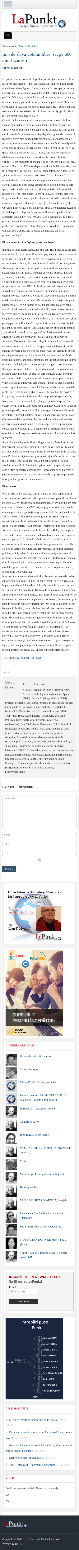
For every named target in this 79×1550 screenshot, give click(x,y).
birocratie (14, 657)
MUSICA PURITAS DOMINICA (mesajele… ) (46, 1200)
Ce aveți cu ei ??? (29, 1121)
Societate (33, 46)
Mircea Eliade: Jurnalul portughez (38, 1082)
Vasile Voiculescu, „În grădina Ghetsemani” (32, 1464)
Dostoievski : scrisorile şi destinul (38, 1108)
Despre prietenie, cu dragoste (25, 1457)
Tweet (5, 672)
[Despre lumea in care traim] (39, 20)
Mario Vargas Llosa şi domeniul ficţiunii (42, 1174)
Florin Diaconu (12, 67)
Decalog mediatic (29, 1187)
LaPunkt (31, 1539)
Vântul (23, 1161)
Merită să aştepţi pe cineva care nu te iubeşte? (33, 1419)
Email (12, 1287)
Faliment (25, 657)
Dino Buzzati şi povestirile (34, 1134)
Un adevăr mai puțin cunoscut (36, 1056)
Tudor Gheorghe (29, 1069)
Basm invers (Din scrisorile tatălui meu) (41, 1226)
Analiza (22, 46)
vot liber (36, 657)
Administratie (9, 46)
